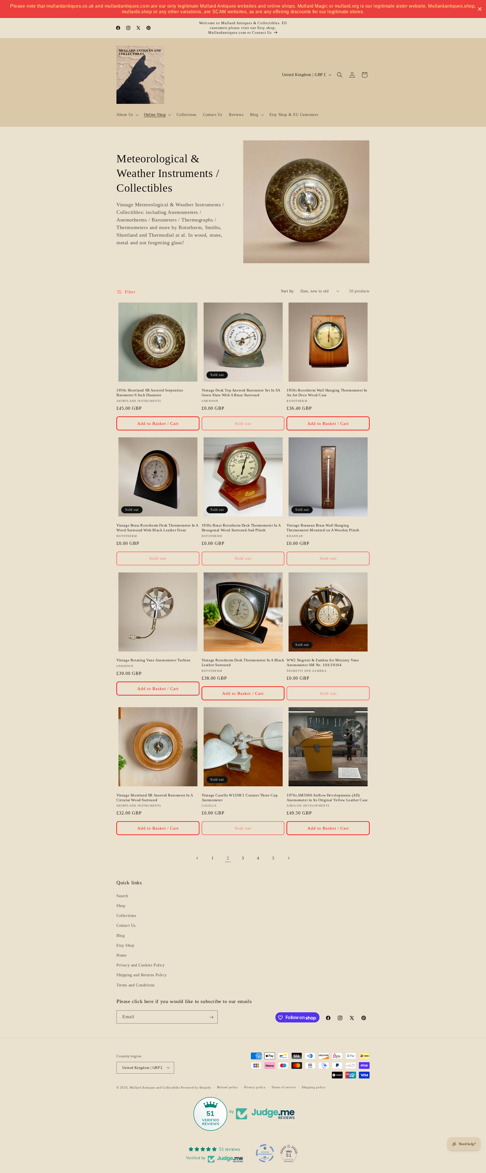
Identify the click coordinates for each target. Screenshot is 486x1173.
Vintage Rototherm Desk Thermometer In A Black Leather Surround (243, 662)
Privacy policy (255, 1087)
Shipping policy (314, 1087)
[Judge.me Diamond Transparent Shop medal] (265, 1153)
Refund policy (227, 1087)
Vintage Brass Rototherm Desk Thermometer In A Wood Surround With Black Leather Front (157, 527)
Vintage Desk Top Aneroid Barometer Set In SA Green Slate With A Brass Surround (241, 392)
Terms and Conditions (135, 985)
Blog (120, 935)
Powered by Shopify (196, 1087)
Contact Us (126, 925)
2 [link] (228, 858)
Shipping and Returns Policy (141, 975)
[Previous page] (197, 858)
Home (121, 955)
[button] (127, 115)
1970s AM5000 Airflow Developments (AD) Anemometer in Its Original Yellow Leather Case (327, 797)
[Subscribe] (211, 1017)
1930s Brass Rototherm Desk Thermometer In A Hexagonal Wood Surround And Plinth (241, 527)
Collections (126, 916)
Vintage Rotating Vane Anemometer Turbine (153, 660)
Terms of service (283, 1087)
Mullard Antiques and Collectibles (155, 1087)
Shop (120, 906)
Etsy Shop (125, 945)
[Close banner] (479, 9)
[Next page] (288, 858)
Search (122, 896)
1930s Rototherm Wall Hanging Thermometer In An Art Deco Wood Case (327, 392)
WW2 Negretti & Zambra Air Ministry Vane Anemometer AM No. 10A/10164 (323, 662)
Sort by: (288, 291)
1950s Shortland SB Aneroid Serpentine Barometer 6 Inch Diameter (149, 392)
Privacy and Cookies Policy (140, 965)
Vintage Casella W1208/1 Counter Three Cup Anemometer (240, 797)
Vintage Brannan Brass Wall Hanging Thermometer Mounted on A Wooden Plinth (323, 527)
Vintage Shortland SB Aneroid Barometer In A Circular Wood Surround (154, 797)
